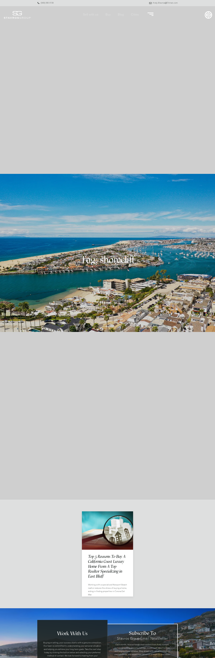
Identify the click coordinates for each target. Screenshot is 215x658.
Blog (121, 14)
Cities (135, 14)
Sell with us (90, 14)
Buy (108, 14)
